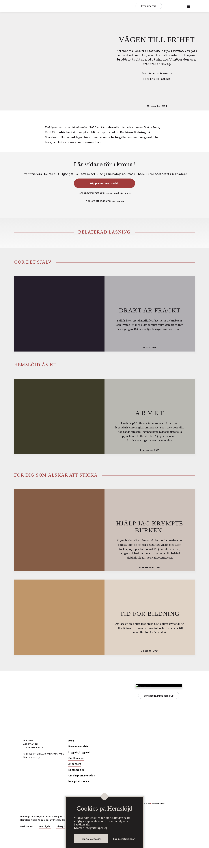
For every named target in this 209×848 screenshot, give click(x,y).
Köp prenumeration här (104, 183)
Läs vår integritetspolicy (90, 827)
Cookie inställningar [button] (124, 838)
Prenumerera (148, 6)
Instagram (41, 723)
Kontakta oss (76, 769)
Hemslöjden (45, 826)
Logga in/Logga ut (79, 752)
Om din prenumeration (81, 775)
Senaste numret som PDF (159, 695)
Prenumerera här (78, 746)
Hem (71, 740)
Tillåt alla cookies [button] (90, 839)
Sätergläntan (63, 826)
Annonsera (74, 764)
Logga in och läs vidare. (118, 192)
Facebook (27, 723)
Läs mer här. (118, 200)
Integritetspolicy (78, 781)
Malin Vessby (31, 757)
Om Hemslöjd (76, 758)
